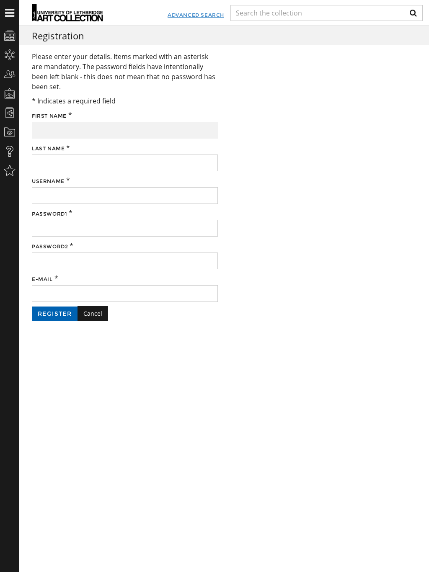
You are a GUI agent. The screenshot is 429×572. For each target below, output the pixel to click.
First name (49, 116)
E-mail (42, 279)
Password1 (49, 214)
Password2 (50, 246)
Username (48, 181)
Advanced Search (196, 15)
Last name (48, 148)
